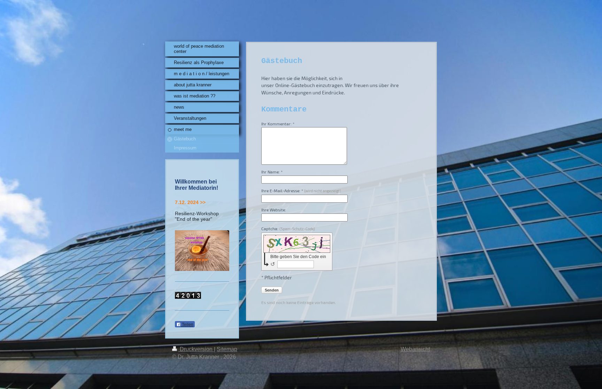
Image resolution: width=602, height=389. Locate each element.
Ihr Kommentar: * (277, 123)
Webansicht (415, 349)
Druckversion (196, 349)
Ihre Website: (273, 209)
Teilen (187, 324)
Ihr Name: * (272, 171)
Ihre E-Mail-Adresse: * (301, 190)
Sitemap (227, 349)
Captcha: (288, 228)
